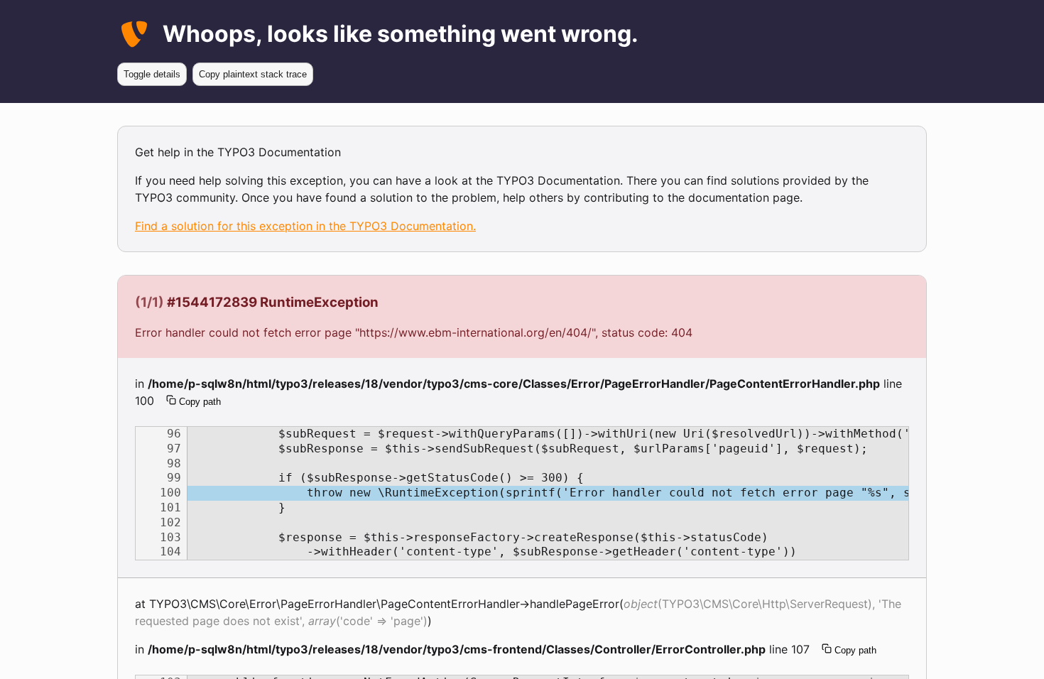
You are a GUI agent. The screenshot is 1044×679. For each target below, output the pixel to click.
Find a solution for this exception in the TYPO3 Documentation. (305, 226)
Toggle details (152, 74)
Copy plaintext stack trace (253, 74)
